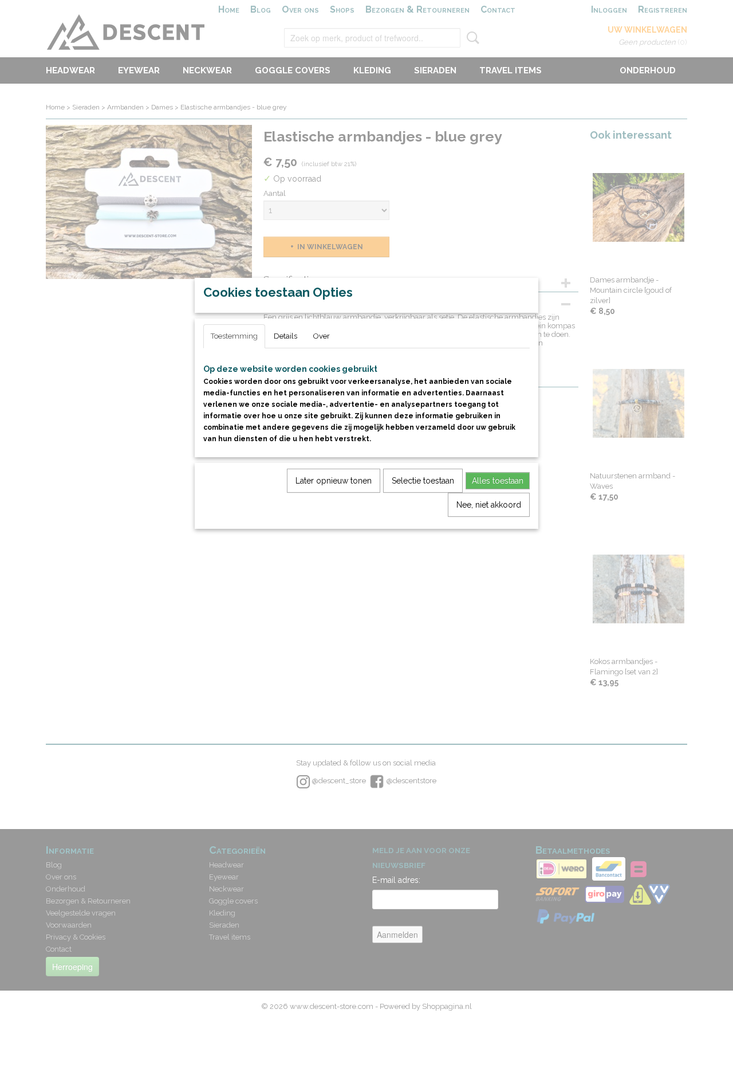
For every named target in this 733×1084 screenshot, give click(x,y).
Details (285, 336)
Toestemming (234, 336)
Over (321, 336)
